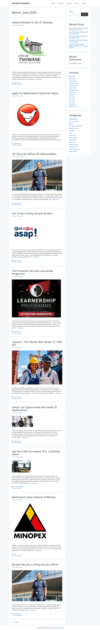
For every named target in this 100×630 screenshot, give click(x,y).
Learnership (72, 135)
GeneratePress (60, 627)
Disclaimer (69, 3)
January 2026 (73, 81)
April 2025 (72, 101)
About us (77, 3)
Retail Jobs (72, 142)
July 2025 (71, 94)
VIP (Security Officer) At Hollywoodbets (34, 154)
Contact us (84, 3)
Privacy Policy (60, 3)
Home (53, 3)
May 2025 (71, 99)
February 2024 (73, 106)
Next (17, 622)
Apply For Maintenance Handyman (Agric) (35, 93)
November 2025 (73, 85)
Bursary (71, 123)
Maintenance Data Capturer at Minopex (34, 497)
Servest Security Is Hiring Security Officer (35, 564)
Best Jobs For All (17, 260)
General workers (17, 82)
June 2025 (72, 97)
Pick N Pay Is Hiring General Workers (32, 213)
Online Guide (72, 139)
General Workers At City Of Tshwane (32, 22)
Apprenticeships (17, 143)
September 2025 (73, 90)
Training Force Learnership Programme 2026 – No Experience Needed (78, 45)
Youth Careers (16, 441)
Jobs (14, 554)
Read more (39, 79)
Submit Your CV (73, 146)
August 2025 (72, 92)
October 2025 (73, 87)
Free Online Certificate (18, 486)
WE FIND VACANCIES (21, 3)
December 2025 (73, 83)
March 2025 (72, 104)
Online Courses (73, 137)
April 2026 (72, 76)
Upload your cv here (74, 149)
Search (71, 11)
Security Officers (17, 203)
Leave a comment (17, 84)
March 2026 (72, 78)
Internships (72, 130)
